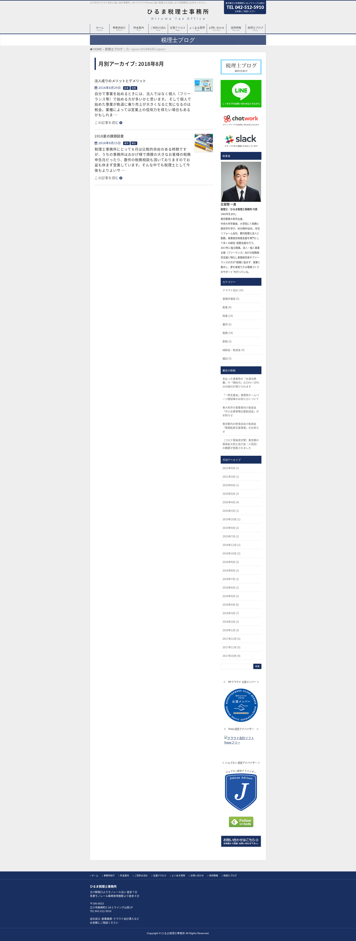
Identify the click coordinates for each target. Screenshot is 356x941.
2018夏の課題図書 (109, 136)
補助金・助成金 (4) (233, 350)
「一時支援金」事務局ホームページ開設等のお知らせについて (240, 397)
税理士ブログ (230, 875)
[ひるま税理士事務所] (178, 15)
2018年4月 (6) (230, 604)
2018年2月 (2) (230, 621)
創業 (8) (227, 307)
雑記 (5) (227, 358)
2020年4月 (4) (230, 502)
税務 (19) (227, 333)
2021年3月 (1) (230, 476)
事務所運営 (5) (230, 298)
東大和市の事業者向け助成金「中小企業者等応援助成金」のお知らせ (240, 411)
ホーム (95, 875)
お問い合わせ (197, 875)
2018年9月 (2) (230, 562)
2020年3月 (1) (230, 511)
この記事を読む (107, 122)
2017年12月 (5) (231, 639)
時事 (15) (227, 316)
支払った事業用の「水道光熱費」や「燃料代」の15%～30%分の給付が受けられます (240, 382)
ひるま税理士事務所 (173, 933)
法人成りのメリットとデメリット (120, 80)
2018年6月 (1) (230, 587)
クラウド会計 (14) (232, 290)
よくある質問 (178, 875)
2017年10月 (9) (231, 656)
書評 (126, 143)
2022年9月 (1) (230, 468)
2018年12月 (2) (231, 545)
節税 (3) (227, 341)
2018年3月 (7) (230, 613)
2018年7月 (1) (230, 579)
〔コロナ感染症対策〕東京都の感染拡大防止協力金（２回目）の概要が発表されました (240, 444)
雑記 (134, 143)
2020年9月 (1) (230, 485)
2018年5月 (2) (230, 596)
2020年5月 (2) (230, 493)
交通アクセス (159, 875)
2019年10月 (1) (231, 519)
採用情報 (213, 875)
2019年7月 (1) (230, 536)
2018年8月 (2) (230, 570)
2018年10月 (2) (231, 553)
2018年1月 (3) (230, 630)
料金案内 (124, 875)
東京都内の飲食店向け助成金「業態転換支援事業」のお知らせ (240, 427)
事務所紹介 (109, 875)
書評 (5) (227, 324)
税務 (134, 88)
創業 (126, 88)
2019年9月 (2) (230, 528)
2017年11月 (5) (231, 647)
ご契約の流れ (141, 875)
